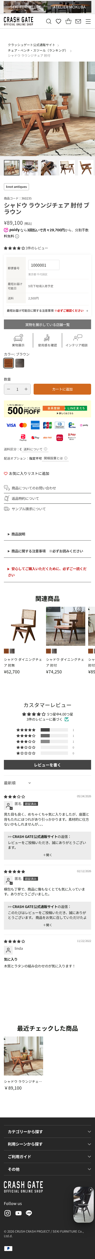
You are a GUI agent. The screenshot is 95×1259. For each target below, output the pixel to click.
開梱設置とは (53, 458)
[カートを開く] (68, 21)
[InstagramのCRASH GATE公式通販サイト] (7, 1214)
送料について (33, 449)
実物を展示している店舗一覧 (47, 324)
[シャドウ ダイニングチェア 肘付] (65, 626)
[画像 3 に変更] (49, 167)
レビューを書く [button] (47, 765)
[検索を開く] (49, 21)
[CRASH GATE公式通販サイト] (18, 21)
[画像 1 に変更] (11, 167)
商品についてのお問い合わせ (34, 487)
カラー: (16, 354)
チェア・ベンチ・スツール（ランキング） (38, 50)
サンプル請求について (29, 508)
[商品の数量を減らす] (8, 389)
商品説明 (18, 533)
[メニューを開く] (88, 21)
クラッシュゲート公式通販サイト (31, 44)
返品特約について (25, 498)
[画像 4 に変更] (67, 167)
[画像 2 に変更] (30, 167)
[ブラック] (19, 363)
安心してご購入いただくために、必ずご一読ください (47, 571)
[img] (14, 796)
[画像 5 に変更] (86, 167)
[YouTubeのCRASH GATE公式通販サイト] (18, 1214)
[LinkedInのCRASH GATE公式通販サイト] (29, 1214)
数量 (7, 379)
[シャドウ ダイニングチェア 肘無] (23, 626)
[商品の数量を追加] (26, 389)
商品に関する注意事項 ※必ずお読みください (47, 550)
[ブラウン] (8, 363)
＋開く (47, 855)
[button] (15, 247)
